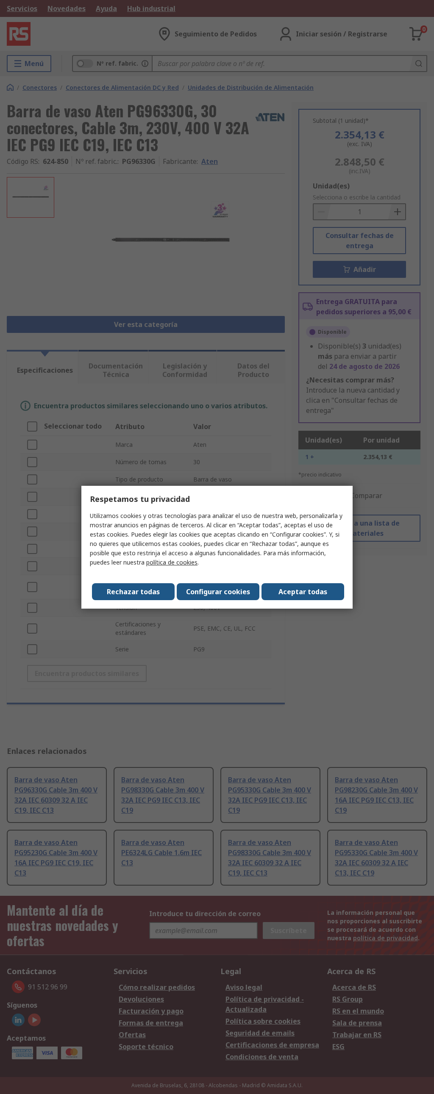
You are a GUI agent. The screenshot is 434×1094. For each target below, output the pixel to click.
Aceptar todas (302, 591)
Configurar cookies (218, 591)
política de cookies (172, 562)
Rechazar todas (133, 591)
